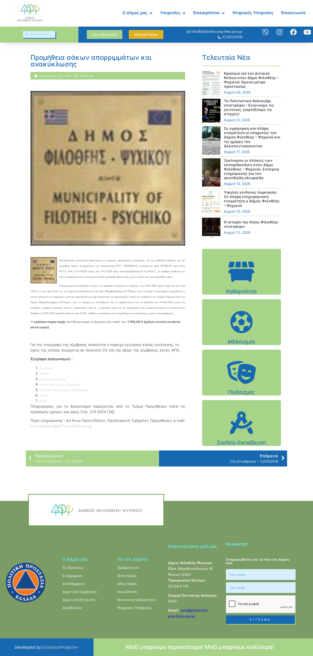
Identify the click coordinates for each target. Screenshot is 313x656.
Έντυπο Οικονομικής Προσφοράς (64, 390)
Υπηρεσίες (170, 13)
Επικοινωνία (293, 13)
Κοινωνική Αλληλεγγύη (136, 599)
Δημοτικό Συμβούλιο (79, 591)
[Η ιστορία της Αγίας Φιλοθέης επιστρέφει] (211, 227)
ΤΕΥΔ (44, 395)
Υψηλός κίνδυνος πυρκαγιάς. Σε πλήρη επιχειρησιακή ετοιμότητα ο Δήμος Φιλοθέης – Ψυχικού (252, 199)
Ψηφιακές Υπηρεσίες (252, 13)
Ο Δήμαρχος (72, 575)
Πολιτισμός (127, 575)
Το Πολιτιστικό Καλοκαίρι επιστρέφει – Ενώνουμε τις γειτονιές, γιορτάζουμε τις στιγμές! (249, 107)
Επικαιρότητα (206, 13)
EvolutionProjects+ (60, 647)
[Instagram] (279, 32)
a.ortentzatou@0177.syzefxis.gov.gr (61, 426)
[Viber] (265, 32)
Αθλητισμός (127, 583)
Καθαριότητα (128, 567)
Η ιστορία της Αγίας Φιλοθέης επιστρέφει (251, 224)
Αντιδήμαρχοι (73, 583)
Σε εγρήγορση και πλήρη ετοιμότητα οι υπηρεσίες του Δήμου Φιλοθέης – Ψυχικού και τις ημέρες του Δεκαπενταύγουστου (252, 137)
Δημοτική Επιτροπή (78, 599)
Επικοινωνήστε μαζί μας (192, 546)
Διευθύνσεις (72, 607)
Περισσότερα (241, 283)
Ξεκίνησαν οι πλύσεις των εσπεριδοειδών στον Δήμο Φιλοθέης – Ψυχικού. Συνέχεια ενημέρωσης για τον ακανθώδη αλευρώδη (251, 169)
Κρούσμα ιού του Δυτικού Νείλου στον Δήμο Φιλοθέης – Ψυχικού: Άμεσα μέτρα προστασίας (251, 80)
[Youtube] (307, 32)
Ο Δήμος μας (134, 13)
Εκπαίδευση (127, 591)
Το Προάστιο (72, 567)
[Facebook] (293, 32)
